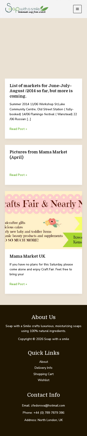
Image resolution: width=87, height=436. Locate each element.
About (43, 362)
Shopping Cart (43, 374)
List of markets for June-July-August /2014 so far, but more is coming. (41, 90)
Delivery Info (43, 368)
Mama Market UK (27, 256)
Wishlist (43, 380)
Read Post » (18, 129)
